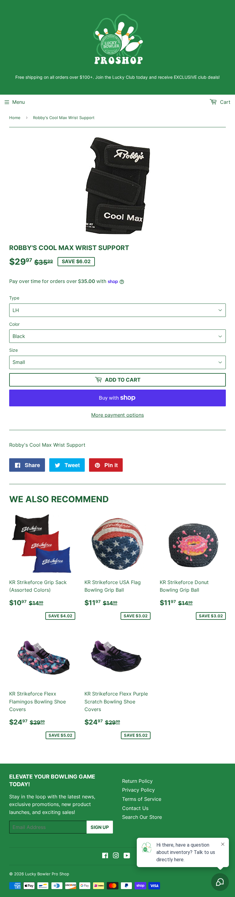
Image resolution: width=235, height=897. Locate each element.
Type (14, 297)
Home (15, 117)
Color (14, 324)
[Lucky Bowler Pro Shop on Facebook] (105, 856)
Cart (224, 102)
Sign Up (100, 827)
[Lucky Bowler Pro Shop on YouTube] (127, 856)
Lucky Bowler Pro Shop (47, 873)
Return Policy (137, 781)
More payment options (117, 415)
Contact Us (135, 808)
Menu (18, 102)
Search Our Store (142, 817)
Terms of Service (141, 799)
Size (13, 350)
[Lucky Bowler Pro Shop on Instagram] (116, 856)
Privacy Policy (138, 790)
